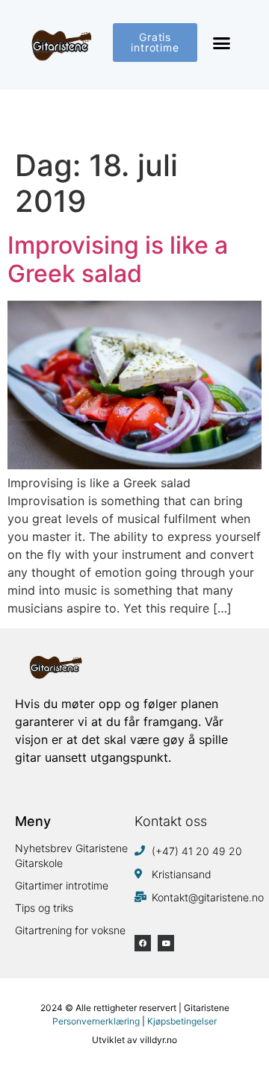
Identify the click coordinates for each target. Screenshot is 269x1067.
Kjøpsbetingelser (182, 1021)
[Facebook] (142, 943)
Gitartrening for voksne (70, 930)
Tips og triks (44, 907)
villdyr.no (158, 1039)
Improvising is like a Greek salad (117, 259)
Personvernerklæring (96, 1021)
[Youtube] (166, 943)
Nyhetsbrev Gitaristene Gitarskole (71, 855)
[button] (222, 43)
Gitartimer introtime (61, 885)
